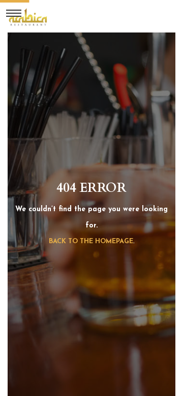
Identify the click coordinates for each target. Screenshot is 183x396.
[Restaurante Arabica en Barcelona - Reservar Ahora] (28, 16)
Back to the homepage (91, 241)
